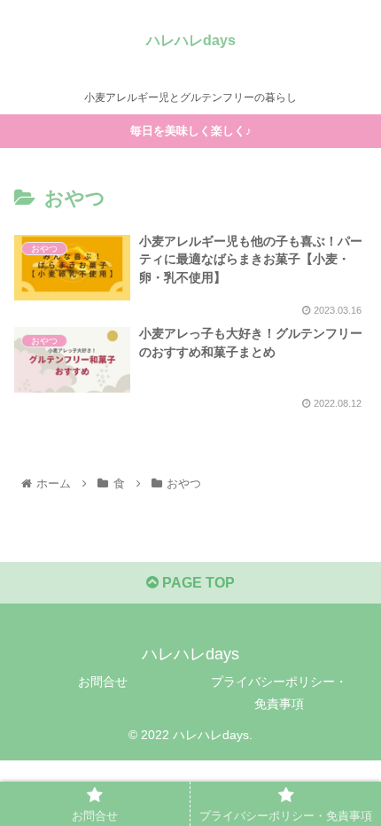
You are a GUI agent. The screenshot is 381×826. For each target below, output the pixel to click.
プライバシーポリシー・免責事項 (279, 692)
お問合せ (103, 681)
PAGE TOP (197, 582)
